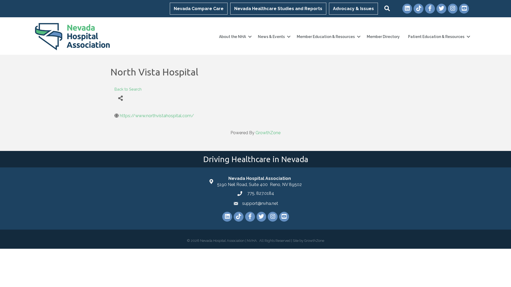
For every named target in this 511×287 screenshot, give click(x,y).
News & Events (271, 37)
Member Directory (383, 37)
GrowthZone (268, 132)
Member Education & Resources (326, 37)
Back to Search (128, 89)
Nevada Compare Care (199, 8)
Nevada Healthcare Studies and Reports (278, 8)
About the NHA (232, 37)
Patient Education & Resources (436, 37)
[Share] (120, 98)
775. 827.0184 (260, 193)
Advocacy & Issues (353, 8)
